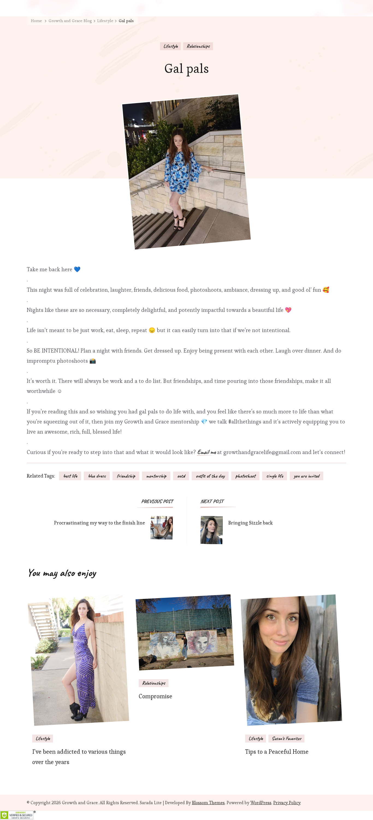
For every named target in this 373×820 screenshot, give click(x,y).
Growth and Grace (80, 803)
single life (274, 476)
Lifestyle (170, 46)
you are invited (306, 476)
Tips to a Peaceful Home (277, 751)
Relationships (198, 46)
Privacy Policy (287, 803)
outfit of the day (210, 476)
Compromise (155, 696)
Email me (206, 452)
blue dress (97, 476)
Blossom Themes (208, 803)
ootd (181, 476)
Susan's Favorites (286, 738)
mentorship (156, 476)
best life (70, 476)
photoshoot (245, 476)
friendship (126, 476)
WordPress (260, 803)
